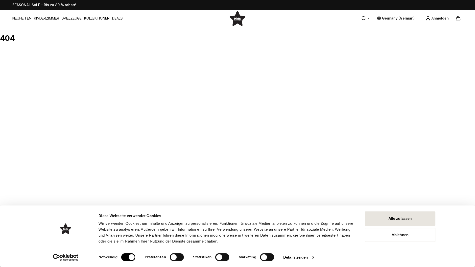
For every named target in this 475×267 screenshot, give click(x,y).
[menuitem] (21, 18)
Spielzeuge (72, 18)
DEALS (117, 18)
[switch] (177, 257)
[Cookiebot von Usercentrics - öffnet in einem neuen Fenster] (65, 257)
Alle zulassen (400, 218)
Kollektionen (97, 18)
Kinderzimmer (46, 18)
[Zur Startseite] (237, 18)
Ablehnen (400, 235)
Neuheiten (21, 18)
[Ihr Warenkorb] (458, 18)
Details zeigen (295, 257)
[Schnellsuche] (365, 18)
